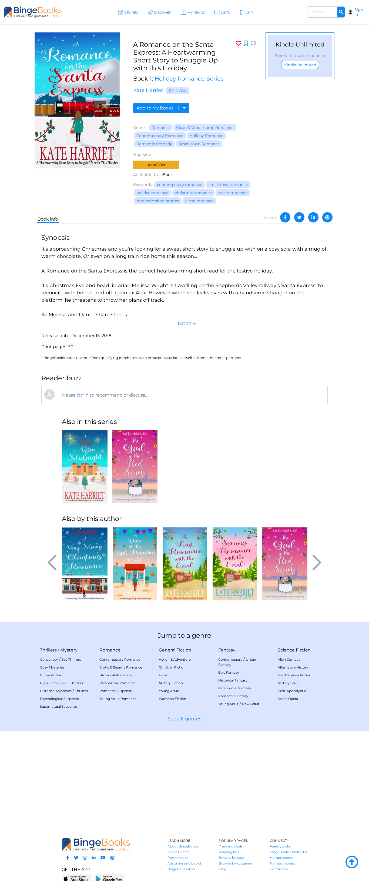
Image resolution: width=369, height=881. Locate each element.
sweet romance (232, 192)
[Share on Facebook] (285, 217)
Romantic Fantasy (233, 696)
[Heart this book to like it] (238, 43)
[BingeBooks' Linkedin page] (94, 857)
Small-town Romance (199, 143)
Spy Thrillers (71, 659)
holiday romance (152, 192)
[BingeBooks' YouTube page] (102, 857)
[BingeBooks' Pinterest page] (112, 857)
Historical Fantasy (232, 680)
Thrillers (48, 650)
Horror (164, 675)
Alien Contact (289, 659)
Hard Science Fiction (294, 675)
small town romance (228, 184)
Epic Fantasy (228, 672)
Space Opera (288, 699)
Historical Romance (115, 675)
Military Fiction (171, 683)
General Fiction (175, 650)
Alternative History (293, 667)
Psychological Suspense (59, 699)
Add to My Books (156, 108)
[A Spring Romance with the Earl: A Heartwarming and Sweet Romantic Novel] (234, 563)
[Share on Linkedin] (313, 217)
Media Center (178, 852)
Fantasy (226, 650)
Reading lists (229, 852)
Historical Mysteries (56, 691)
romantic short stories (157, 200)
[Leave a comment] (253, 43)
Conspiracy (49, 659)
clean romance (199, 200)
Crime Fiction (51, 675)
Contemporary (230, 659)
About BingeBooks (182, 846)
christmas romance (193, 192)
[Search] (341, 12)
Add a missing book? (184, 863)
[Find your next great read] (33, 12)
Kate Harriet (148, 90)
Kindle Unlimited (300, 64)
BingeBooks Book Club (288, 852)
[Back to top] (351, 862)
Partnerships (177, 858)
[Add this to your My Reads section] (246, 43)
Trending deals (231, 846)
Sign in (358, 12)
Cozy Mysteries (52, 667)
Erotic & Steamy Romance (120, 667)
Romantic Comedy (154, 143)
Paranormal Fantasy (234, 688)
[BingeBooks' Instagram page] (85, 857)
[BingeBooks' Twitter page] (76, 857)
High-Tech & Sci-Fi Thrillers (61, 683)
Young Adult (169, 691)
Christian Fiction (172, 667)
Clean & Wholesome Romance (204, 127)
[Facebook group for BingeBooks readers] (67, 857)
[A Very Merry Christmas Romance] (85, 563)
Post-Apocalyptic (292, 691)
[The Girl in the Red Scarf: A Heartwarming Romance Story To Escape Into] (134, 466)
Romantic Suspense (115, 691)
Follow (177, 90)
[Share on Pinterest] (327, 217)
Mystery (69, 650)
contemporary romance (179, 184)
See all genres (184, 719)
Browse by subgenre (235, 863)
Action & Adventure (175, 659)
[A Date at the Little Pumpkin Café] (134, 563)
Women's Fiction (172, 699)
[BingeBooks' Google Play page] (109, 878)
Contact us (279, 869)
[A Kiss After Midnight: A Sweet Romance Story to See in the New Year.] (85, 466)
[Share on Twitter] (299, 217)
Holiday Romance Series (189, 78)
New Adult (250, 704)
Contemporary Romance (159, 135)
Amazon (156, 164)
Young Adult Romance (117, 699)
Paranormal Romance (117, 683)
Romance (161, 127)
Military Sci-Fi (288, 683)
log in (83, 395)
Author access (281, 858)
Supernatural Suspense (58, 706)
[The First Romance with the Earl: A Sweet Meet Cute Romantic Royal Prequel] (184, 563)
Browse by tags (231, 858)
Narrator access (282, 863)
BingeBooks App (181, 869)
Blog (222, 869)
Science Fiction (294, 650)
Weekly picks (280, 846)
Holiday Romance (206, 135)
